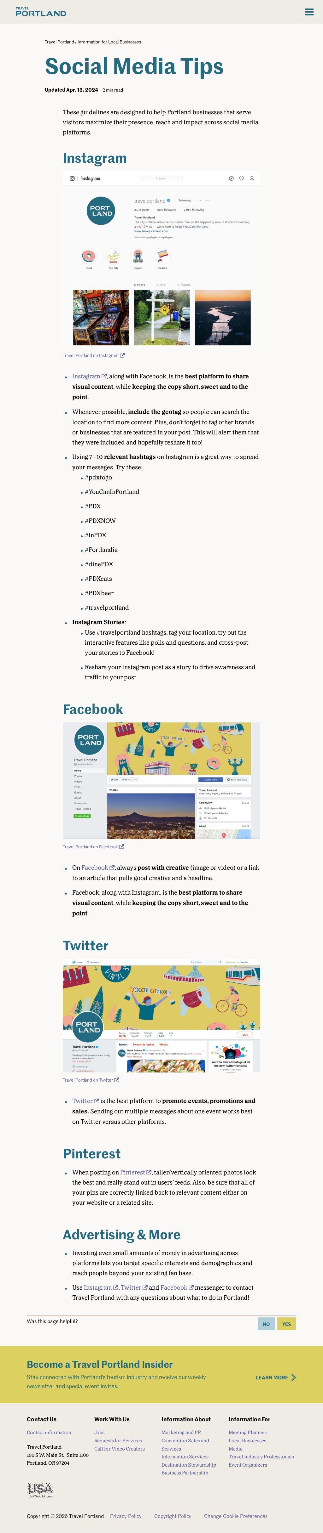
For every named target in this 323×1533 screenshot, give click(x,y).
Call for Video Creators (119, 1449)
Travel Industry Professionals (261, 1457)
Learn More (272, 1377)
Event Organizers (248, 1465)
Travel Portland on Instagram (91, 355)
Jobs (99, 1432)
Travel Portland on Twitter (88, 1080)
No (266, 1324)
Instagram (86, 376)
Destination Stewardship (189, 1465)
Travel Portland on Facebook (90, 847)
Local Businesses (247, 1441)
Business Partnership (185, 1473)
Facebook (94, 867)
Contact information (49, 1432)
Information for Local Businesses (109, 42)
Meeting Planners (248, 1432)
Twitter (82, 1101)
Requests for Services (118, 1441)
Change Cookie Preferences (235, 1516)
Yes (286, 1324)
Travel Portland (59, 42)
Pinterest (132, 1172)
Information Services (185, 1457)
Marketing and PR (181, 1432)
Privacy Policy (126, 1516)
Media (236, 1449)
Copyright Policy (172, 1516)
